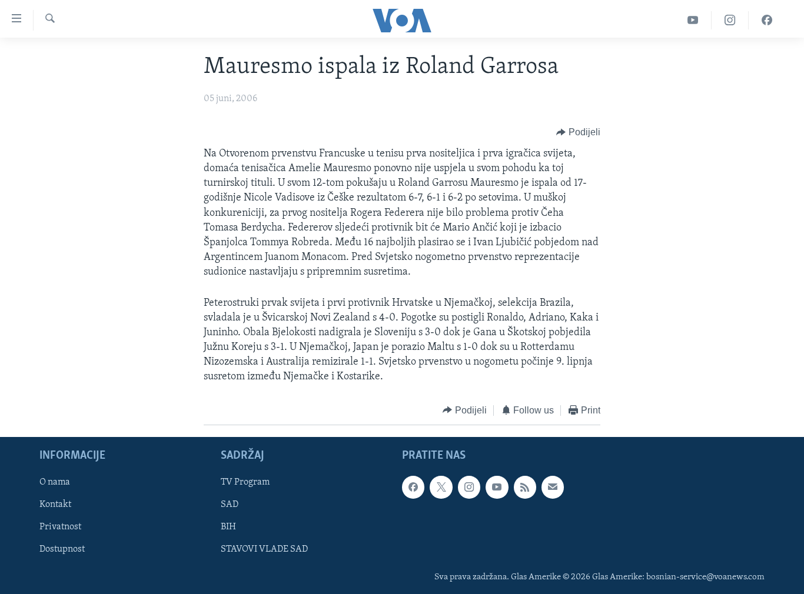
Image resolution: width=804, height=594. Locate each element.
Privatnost (60, 527)
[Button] (578, 132)
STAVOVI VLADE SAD (264, 550)
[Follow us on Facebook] (413, 487)
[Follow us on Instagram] (469, 487)
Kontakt (55, 505)
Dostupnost (62, 550)
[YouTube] (693, 20)
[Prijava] (552, 487)
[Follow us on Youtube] (497, 487)
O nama (54, 483)
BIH (228, 527)
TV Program (245, 483)
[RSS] (525, 487)
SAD (229, 505)
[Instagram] (730, 20)
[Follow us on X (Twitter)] (441, 487)
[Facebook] (767, 20)
